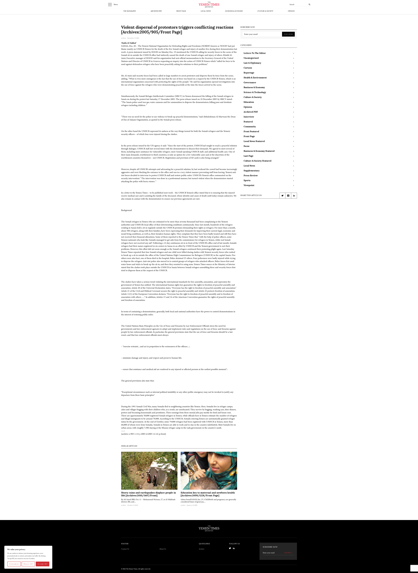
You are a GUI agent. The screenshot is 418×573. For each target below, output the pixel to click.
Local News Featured (254, 141)
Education (249, 102)
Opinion (291, 11)
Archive (201, 549)
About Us (162, 549)
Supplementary (252, 171)
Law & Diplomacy (252, 63)
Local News (206, 11)
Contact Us (125, 549)
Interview (249, 117)
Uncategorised (251, 58)
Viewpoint (249, 185)
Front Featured (251, 132)
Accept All (42, 564)
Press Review (251, 176)
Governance (250, 83)
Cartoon (248, 68)
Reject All (28, 564)
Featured (248, 122)
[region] (28, 557)
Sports (247, 181)
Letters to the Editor (255, 53)
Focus (246, 146)
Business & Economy (234, 11)
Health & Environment (255, 78)
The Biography (129, 11)
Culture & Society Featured (257, 161)
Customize (14, 564)
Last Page (248, 156)
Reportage (249, 73)
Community (250, 127)
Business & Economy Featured (259, 151)
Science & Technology (255, 92)
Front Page (181, 11)
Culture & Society (265, 11)
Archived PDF (156, 11)
